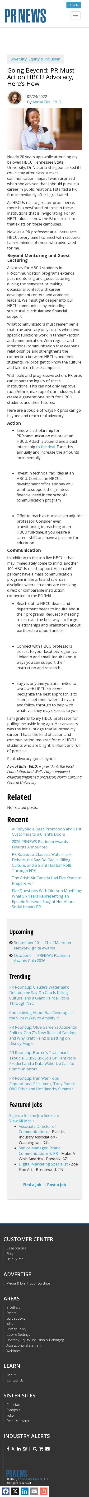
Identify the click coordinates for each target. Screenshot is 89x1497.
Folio (10, 1415)
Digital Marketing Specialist (43, 1164)
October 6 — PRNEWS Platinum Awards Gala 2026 (42, 958)
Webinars (13, 1351)
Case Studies (16, 1248)
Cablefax (13, 1404)
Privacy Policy (16, 1329)
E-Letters (13, 1307)
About (11, 1375)
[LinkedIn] (24, 1491)
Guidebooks (15, 1318)
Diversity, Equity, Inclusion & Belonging (35, 1340)
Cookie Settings (18, 1334)
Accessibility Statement (24, 1345)
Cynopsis (13, 1410)
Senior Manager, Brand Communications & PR (40, 1150)
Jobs (9, 1323)
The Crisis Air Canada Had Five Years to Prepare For (46, 880)
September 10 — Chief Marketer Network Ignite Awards (43, 945)
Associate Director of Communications (37, 1129)
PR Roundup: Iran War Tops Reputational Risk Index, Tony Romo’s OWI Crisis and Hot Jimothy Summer (42, 1084)
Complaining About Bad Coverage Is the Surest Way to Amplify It (41, 1015)
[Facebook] (5, 1491)
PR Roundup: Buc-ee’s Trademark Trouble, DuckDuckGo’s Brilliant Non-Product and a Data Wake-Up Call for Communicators (42, 1061)
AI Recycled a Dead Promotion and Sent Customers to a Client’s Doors (46, 831)
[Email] (34, 1491)
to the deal (45, 446)
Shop (10, 1253)
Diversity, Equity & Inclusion (36, 59)
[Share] (43, 1491)
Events (11, 1313)
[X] (15, 1491)
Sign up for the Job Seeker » (34, 1115)
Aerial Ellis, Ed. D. (47, 102)
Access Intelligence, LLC (33, 1479)
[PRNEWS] (44, 15)
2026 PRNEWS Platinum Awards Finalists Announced (40, 844)
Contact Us (14, 1380)
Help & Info (14, 1259)
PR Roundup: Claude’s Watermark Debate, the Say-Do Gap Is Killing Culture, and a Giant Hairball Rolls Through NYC (42, 862)
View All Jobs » (21, 1121)
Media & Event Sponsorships (28, 1283)
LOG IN (73, 5)
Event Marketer (17, 1421)
